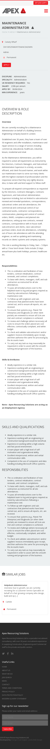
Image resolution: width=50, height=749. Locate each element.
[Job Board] (14, 9)
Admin (12, 32)
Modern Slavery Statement (14, 698)
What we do (7, 674)
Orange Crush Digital (19, 740)
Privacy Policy (8, 691)
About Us (6, 670)
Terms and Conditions (12, 688)
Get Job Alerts (41, 3)
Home (4, 32)
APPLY (6, 65)
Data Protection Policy (12, 695)
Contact (6, 684)
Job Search (7, 677)
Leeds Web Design (35, 740)
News (4, 681)
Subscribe (8, 729)
